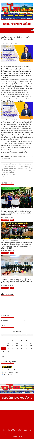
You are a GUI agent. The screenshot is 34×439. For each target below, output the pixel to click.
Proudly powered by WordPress (10, 434)
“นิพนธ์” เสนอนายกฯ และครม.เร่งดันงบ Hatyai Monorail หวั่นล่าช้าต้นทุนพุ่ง (25, 167)
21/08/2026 (5, 240)
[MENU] (32, 30)
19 (17, 346)
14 (26, 343)
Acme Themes (18, 436)
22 (31, 346)
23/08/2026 (5, 209)
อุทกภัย (11, 219)
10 (8, 343)
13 (21, 343)
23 (3, 348)
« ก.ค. (2, 356)
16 (3, 346)
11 (12, 343)
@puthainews (14, 43)
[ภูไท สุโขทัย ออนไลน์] (2, 29)
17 (8, 346)
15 (31, 343)
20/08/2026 (5, 277)
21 (26, 346)
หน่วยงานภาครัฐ (6, 158)
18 (12, 346)
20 (21, 346)
